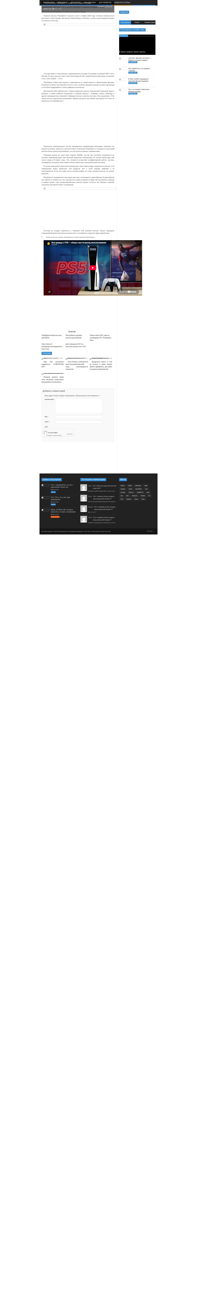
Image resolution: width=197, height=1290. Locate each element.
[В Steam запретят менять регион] (137, 44)
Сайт (46, 427)
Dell (146, 489)
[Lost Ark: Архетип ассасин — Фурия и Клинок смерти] (123, 61)
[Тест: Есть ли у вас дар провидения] (45, 500)
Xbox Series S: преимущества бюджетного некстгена (52, 346)
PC (149, 496)
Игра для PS (76, 2)
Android (123, 489)
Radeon (129, 499)
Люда (90, 517)
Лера (90, 486)
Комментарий (49, 399)
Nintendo (134, 496)
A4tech (123, 485)
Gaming (123, 492)
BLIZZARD (139, 489)
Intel (148, 492)
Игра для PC (63, 2)
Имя (46, 417)
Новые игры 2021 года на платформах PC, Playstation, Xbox (100, 337)
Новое (137, 22)
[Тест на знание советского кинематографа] (123, 92)
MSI (127, 496)
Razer (136, 499)
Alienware (138, 485)
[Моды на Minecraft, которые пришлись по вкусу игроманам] (45, 513)
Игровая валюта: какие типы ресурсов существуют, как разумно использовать (53, 379)
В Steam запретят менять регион (132, 52)
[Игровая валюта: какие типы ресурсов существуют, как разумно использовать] (53, 374)
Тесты (53, 492)
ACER (130, 485)
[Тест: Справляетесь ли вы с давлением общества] (45, 488)
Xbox (143, 499)
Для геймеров (105, 2)
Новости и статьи (122, 2)
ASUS (130, 489)
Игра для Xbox (90, 2)
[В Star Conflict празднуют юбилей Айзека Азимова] (123, 82)
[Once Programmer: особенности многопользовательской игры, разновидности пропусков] (77, 359)
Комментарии (150, 22)
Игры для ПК (55, 517)
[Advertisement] (71, 124)
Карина (90, 507)
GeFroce (131, 492)
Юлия (90, 496)
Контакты (150, 531)
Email (47, 422)
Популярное (125, 22)
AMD (145, 485)
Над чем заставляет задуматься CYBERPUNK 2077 (53, 364)
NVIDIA (143, 496)
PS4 (122, 499)
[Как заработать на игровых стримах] (123, 72)
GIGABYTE (140, 492)
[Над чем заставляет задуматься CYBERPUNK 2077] (53, 359)
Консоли (56, 9)
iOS (122, 496)
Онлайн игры (48, 2)
